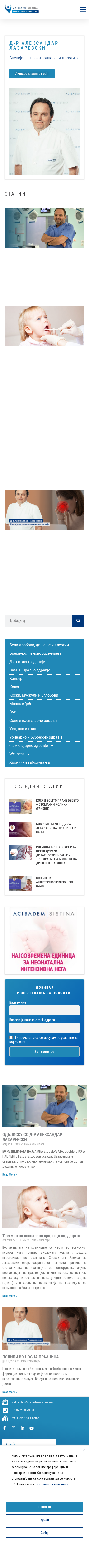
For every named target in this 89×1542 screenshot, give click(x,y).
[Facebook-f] (4, 1428)
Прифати (44, 1507)
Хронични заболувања (29, 762)
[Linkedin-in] (22, 1428)
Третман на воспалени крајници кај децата (41, 1235)
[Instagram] (13, 1428)
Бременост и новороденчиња (35, 653)
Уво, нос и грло (22, 729)
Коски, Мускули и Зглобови (33, 695)
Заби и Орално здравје (29, 670)
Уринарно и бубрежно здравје (35, 737)
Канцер (15, 678)
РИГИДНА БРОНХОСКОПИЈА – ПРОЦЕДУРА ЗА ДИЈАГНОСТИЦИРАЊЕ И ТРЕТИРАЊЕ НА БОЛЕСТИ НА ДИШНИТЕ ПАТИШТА (57, 855)
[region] (44, 1493)
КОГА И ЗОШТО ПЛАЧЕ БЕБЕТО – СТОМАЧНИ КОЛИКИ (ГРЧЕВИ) (57, 804)
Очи (12, 712)
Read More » (9, 1174)
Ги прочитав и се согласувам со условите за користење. (43, 1040)
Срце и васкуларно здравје (33, 720)
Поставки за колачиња (52, 1484)
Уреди (44, 1520)
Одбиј (44, 1533)
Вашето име (17, 1002)
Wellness (16, 754)
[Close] (84, 1449)
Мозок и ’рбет (21, 703)
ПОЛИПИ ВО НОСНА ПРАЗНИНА (30, 1356)
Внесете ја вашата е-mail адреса (32, 1020)
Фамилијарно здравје (28, 745)
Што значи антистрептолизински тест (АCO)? (54, 882)
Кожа (14, 687)
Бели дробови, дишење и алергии (39, 645)
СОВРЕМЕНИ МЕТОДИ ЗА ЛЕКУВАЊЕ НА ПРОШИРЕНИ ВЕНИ (56, 828)
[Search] (78, 621)
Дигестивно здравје (27, 661)
